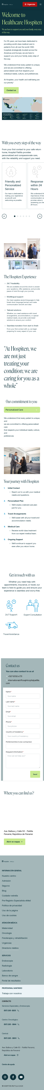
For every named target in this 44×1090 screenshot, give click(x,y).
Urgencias (31, 4)
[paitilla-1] (7, 4)
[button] (4, 216)
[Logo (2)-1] (8, 861)
